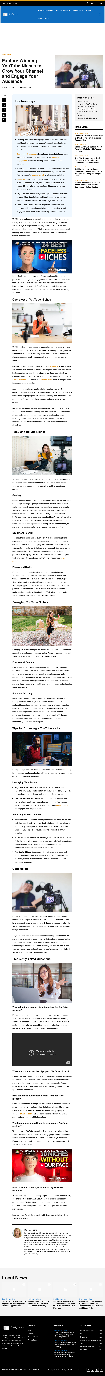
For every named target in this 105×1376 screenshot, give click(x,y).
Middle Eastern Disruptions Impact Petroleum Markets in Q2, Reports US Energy (88, 149)
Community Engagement (27, 154)
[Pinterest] (4, 110)
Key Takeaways (83, 102)
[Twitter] (96, 3)
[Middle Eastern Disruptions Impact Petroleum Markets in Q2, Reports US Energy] (40, 1289)
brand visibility (25, 1113)
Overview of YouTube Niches (87, 104)
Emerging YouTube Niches (87, 109)
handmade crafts (45, 379)
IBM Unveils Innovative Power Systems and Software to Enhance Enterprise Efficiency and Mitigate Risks (88, 172)
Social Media (6, 54)
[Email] (4, 120)
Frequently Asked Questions (87, 118)
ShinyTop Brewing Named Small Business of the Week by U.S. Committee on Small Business (87, 160)
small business (20, 379)
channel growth (38, 175)
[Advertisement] (52, 38)
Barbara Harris (25, 87)
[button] (100, 14)
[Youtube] (101, 3)
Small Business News (81, 133)
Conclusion (82, 116)
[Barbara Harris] (17, 1241)
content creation (63, 805)
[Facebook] (87, 3)
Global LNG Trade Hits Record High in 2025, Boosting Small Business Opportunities (89, 137)
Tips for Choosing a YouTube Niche (87, 112)
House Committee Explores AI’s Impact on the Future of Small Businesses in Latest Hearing (87, 184)
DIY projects (53, 366)
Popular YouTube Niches (86, 106)
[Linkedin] (92, 3)
